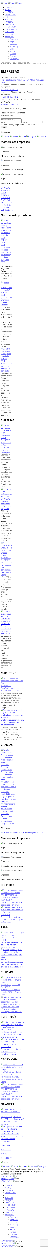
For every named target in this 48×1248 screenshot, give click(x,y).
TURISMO (9, 22)
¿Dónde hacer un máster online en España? (6, 301)
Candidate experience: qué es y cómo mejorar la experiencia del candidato (11, 944)
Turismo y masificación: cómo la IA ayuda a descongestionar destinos (11, 1009)
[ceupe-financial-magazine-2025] (7, 237)
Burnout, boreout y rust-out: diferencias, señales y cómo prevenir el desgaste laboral (12, 964)
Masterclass (10, 34)
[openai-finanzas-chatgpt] (12, 1114)
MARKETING (10, 14)
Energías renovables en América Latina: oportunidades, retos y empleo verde (7, 773)
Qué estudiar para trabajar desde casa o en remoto (11, 903)
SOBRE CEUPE (4, 241)
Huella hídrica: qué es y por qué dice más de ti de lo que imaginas (8, 798)
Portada (8, 7)
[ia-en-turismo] (12, 1002)
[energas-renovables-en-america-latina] (8, 762)
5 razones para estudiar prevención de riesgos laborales (8, 820)
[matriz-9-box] (7, 435)
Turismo (13, 54)
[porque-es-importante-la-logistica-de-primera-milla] (12, 912)
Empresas (14, 41)
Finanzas (13, 56)
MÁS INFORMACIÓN (9, 89)
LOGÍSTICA (9, 24)
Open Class (9, 36)
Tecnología (14, 58)
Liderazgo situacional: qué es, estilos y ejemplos (6, 505)
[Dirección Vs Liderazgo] (11, 161)
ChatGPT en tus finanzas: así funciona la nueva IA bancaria (12, 1121)
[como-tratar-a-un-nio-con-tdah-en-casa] (12, 1044)
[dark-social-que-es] (12, 683)
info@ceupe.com (7, 1178)
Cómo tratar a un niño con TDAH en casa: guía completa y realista (11, 1051)
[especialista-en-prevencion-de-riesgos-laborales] (8, 811)
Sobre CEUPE (6, 1158)
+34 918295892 (7, 1176)
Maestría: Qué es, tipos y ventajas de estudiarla (6, 367)
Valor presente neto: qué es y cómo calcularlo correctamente (12, 1138)
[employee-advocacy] (12, 715)
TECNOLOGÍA (11, 29)
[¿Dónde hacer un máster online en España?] (7, 290)
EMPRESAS (9, 12)
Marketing (14, 46)
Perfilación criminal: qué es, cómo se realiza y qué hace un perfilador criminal (12, 1034)
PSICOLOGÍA (10, 27)
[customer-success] (7, 619)
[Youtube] (14, 136)
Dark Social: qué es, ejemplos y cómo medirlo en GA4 (12, 689)
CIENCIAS (9, 19)
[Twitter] (22, 136)
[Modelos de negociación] (11, 147)
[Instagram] (31, 136)
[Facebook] (41, 136)
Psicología (14, 39)
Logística (13, 44)
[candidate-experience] (12, 937)
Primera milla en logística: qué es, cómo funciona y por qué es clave (12, 919)
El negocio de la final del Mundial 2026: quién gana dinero (11, 992)
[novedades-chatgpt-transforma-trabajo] (7, 555)
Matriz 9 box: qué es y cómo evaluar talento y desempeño (6, 447)
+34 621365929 (7, 1181)
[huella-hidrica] (8, 789)
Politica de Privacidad (30, 124)
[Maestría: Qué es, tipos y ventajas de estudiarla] (7, 356)
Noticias (4, 1154)
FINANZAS (9, 31)
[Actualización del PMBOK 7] (12, 174)
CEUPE (8, 9)
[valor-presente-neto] (12, 1131)
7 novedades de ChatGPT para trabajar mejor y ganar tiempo (6, 570)
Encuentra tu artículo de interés (13, 63)
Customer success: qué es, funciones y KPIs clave (6, 630)
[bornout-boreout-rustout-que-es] (12, 957)
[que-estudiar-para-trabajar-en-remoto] (12, 892)
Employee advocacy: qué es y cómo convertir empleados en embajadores (12, 722)
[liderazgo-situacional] (7, 496)
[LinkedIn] (5, 136)
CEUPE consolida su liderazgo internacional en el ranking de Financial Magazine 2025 (6, 253)
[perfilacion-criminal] (12, 1027)
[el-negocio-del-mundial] (12, 982)
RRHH (7, 17)
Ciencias (13, 49)
